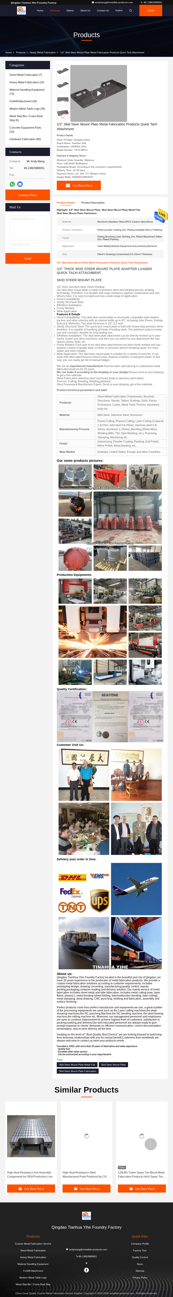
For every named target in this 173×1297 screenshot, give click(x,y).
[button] (63, 117)
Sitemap (139, 1270)
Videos (70, 10)
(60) (25, 139)
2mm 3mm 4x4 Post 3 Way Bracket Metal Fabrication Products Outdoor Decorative (139, 1175)
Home (40, 10)
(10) (26, 82)
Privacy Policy (140, 1277)
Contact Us (103, 10)
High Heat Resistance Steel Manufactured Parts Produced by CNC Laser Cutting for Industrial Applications (30, 1175)
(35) (27, 108)
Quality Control (140, 1257)
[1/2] (98, 93)
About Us (85, 10)
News (140, 1264)
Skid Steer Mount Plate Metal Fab (77, 1064)
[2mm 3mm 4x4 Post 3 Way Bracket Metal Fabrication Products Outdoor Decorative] (142, 1136)
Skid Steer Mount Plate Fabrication (77, 1071)
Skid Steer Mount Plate (113, 1064)
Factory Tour (140, 1250)
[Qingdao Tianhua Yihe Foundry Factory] (21, 10)
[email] (20, 184)
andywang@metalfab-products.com (114, 2)
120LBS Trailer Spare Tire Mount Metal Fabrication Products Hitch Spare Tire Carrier (86, 1175)
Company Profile (140, 1243)
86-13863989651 (152, 2)
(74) (26, 91)
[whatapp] (12, 184)
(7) (25, 74)
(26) (23, 101)
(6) (26, 118)
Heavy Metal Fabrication (43, 52)
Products (55, 10)
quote (150, 10)
